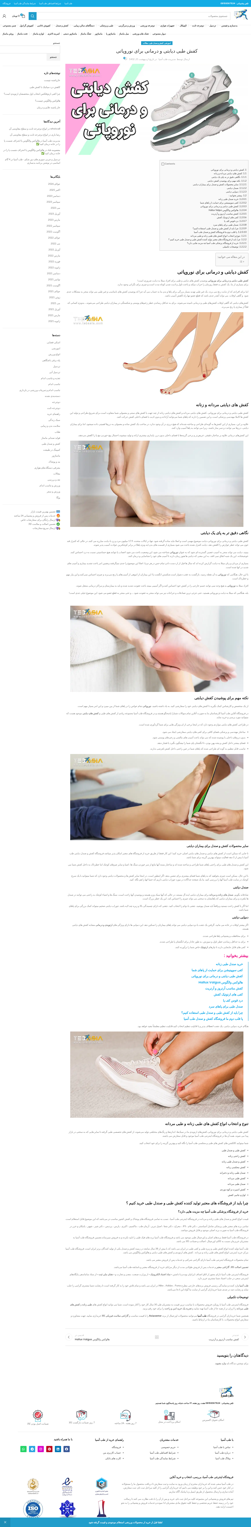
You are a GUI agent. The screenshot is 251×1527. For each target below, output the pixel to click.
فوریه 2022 (54, 261)
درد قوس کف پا (235, 221)
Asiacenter (155, 1315)
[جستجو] (33, 16)
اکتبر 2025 (55, 189)
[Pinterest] (49, 1449)
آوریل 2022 (54, 249)
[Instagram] (41, 1449)
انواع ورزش (54, 354)
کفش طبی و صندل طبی (233, 1150)
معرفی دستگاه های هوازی (47, 467)
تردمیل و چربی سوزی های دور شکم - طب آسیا (37, 159)
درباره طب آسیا (222, 1452)
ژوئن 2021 (54, 297)
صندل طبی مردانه (236, 1183)
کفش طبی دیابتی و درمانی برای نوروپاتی (223, 206)
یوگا (58, 497)
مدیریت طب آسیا (167, 59)
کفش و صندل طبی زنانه (233, 1161)
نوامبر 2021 (54, 279)
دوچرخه (56, 401)
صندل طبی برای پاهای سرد (230, 224)
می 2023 (55, 207)
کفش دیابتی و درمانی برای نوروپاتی (229, 169)
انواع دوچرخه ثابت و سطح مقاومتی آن (28, 128)
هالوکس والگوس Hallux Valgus (228, 210)
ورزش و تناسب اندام (50, 485)
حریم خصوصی (168, 1447)
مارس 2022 (54, 255)
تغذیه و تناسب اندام (50, 378)
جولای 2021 (54, 291)
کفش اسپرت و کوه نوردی (232, 1189)
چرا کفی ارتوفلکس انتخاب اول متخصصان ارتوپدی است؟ (32, 93)
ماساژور (56, 455)
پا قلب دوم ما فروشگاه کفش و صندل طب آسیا (220, 232)
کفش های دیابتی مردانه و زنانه (230, 173)
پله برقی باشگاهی (51, 360)
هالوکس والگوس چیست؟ (47, 100)
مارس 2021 (54, 315)
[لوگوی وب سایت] (241, 15)
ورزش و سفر (53, 491)
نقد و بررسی (53, 479)
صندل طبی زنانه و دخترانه (232, 1172)
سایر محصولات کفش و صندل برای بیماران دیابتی (220, 184)
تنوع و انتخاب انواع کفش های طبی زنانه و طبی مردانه (218, 235)
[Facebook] (66, 1449)
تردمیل (56, 366)
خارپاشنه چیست (52, 80)
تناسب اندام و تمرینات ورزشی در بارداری (39, 390)
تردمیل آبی (54, 372)
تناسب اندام (54, 384)
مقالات (145, 43)
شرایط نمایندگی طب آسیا (163, 1458)
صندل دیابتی (237, 188)
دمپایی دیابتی (236, 191)
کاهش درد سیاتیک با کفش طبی (44, 87)
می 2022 (55, 243)
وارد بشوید (220, 1363)
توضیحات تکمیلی (235, 246)
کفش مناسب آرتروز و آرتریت (229, 213)
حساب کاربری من (112, 1452)
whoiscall (55, 128)
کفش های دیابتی (90, 713)
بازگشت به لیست (157, 1337)
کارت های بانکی (113, 1458)
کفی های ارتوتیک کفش (232, 217)
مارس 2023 (54, 219)
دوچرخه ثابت (53, 407)
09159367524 (227, 3)
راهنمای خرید (53, 413)
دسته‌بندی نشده (52, 395)
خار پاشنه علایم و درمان (48, 107)
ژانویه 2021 (54, 321)
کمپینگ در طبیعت (51, 449)
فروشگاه (116, 1447)
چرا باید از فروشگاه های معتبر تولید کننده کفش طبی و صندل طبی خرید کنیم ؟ (207, 239)
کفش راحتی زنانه (236, 1155)
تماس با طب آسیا (221, 1447)
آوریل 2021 (54, 309)
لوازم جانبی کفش (236, 1194)
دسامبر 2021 (53, 273)
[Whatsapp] (23, 1449)
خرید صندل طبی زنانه (232, 199)
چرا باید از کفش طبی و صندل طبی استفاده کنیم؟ (220, 228)
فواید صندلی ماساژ (50, 437)
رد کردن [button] (5, 1522)
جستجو (56, 42)
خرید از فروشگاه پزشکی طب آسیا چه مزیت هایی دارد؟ (217, 243)
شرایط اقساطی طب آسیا (163, 1452)
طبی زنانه (87, 1304)
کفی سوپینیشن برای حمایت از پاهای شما (223, 202)
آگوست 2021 (53, 285)
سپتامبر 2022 (53, 225)
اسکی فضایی (53, 342)
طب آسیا (243, 1285)
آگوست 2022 (53, 231)
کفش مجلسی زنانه (235, 1167)
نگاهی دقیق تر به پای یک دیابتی (229, 177)
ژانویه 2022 (54, 267)
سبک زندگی (54, 419)
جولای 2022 (54, 237)
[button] (162, 164)
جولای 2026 (54, 183)
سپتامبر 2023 (53, 201)
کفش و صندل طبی (156, 43)
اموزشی (167, 43)
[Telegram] (32, 1449)
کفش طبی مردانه (236, 1178)
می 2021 (55, 303)
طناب (57, 431)
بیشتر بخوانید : (238, 195)
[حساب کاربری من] (4, 16)
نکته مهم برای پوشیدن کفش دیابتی (227, 180)
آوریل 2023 (54, 213)
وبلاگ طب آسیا (222, 1458)
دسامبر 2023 (53, 195)
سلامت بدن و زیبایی (50, 425)
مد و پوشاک (54, 461)
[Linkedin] (58, 1449)
